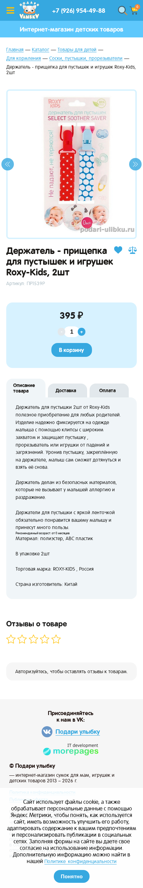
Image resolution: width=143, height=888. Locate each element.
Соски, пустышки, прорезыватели (86, 58)
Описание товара (24, 388)
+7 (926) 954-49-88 (78, 10)
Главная (15, 49)
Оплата (107, 390)
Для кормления (23, 58)
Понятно (72, 876)
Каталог (40, 49)
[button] (7, 164)
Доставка (66, 390)
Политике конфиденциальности (80, 861)
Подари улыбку (78, 731)
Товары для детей (77, 49)
